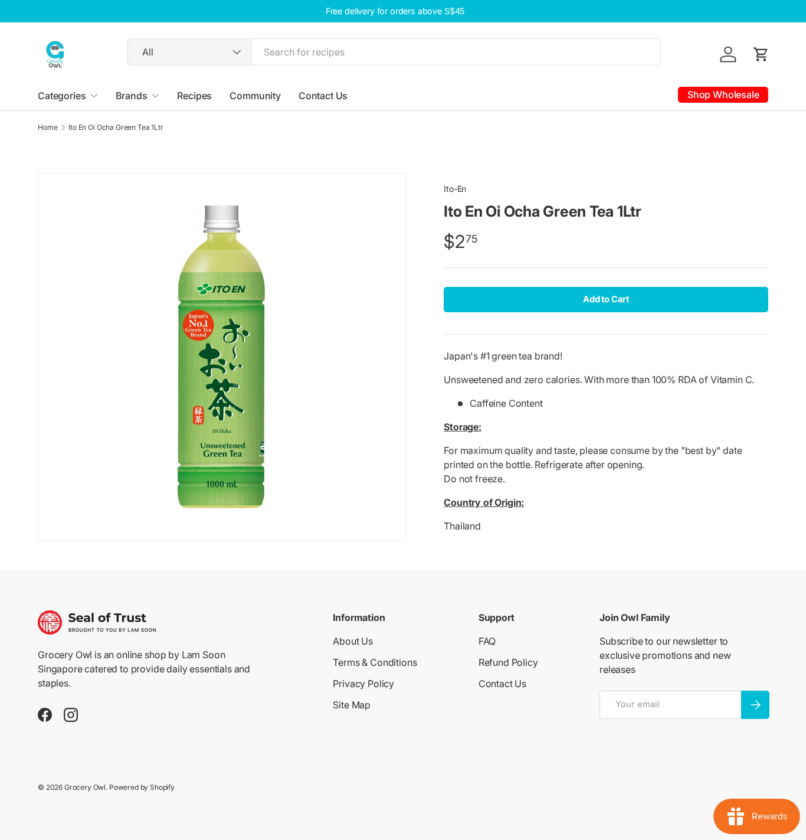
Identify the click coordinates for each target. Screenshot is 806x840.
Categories (62, 96)
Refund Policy (508, 662)
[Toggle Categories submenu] (94, 96)
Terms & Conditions (375, 662)
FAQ (487, 641)
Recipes (194, 96)
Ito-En (455, 189)
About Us (353, 641)
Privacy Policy (363, 683)
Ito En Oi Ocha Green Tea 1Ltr (115, 127)
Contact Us (323, 96)
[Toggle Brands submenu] (155, 96)
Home (47, 127)
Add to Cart (606, 299)
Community (255, 96)
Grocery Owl (85, 787)
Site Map (352, 705)
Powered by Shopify (142, 787)
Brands (131, 96)
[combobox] (394, 52)
